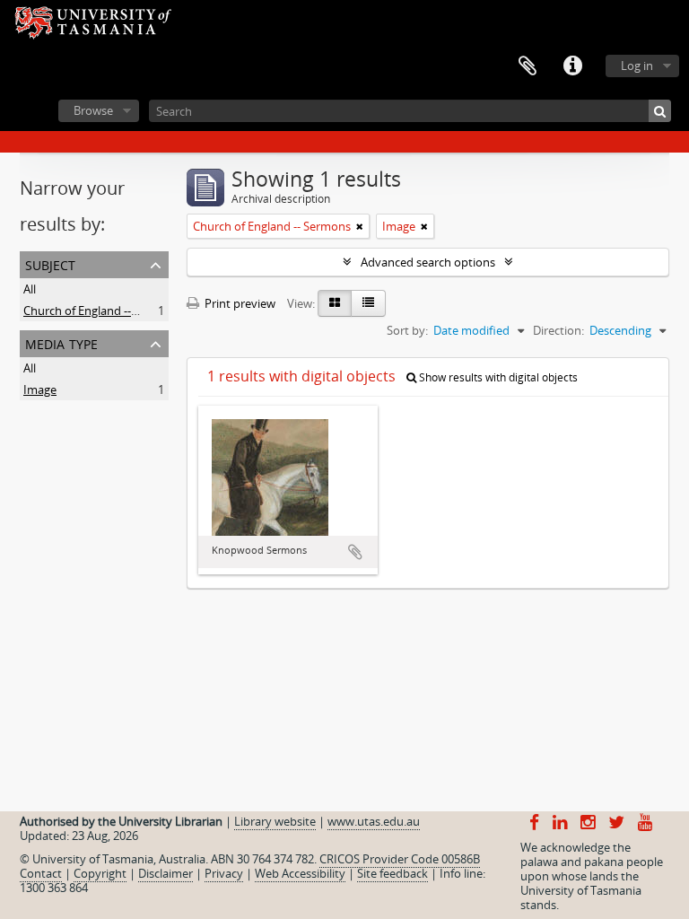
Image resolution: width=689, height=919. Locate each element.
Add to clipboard (355, 552)
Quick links (572, 66)
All (29, 289)
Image (40, 389)
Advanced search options (428, 262)
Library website (275, 821)
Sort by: (407, 330)
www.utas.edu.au (373, 821)
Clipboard (527, 66)
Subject (50, 263)
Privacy (224, 873)
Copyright (100, 873)
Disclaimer (165, 873)
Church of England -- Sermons (102, 310)
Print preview (238, 303)
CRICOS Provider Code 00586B (399, 859)
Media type (61, 342)
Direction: (558, 330)
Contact (41, 873)
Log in (637, 65)
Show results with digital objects (497, 377)
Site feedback (392, 873)
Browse (93, 110)
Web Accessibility (300, 873)
